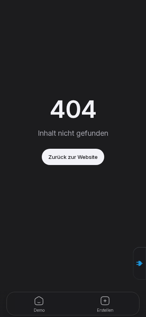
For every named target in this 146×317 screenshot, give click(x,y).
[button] (139, 263)
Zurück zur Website (73, 157)
